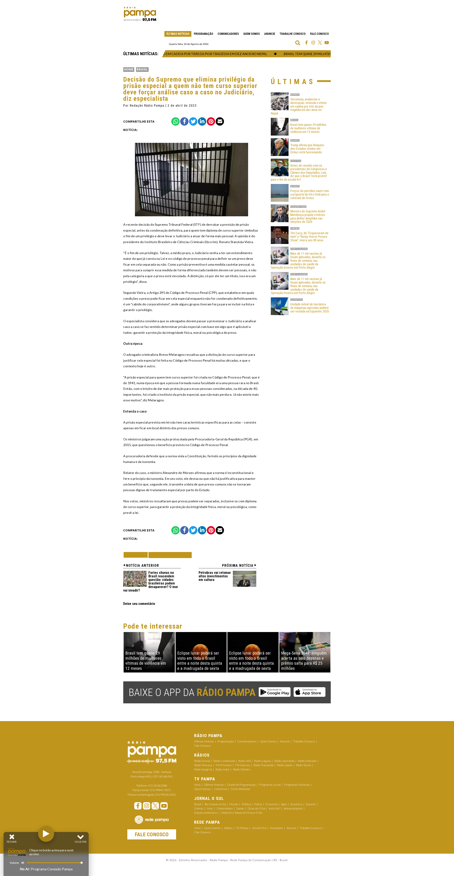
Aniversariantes (293, 808)
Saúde (240, 808)
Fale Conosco (319, 33)
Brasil (142, 69)
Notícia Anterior (142, 565)
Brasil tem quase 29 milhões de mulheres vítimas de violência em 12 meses (308, 128)
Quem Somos (251, 33)
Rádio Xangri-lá (203, 769)
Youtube (326, 42)
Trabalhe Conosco (292, 33)
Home (129, 69)
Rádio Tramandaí (263, 765)
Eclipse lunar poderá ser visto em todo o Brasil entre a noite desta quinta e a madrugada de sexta (199, 661)
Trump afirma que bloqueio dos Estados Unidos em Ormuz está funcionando (307, 148)
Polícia (258, 804)
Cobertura (220, 788)
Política (246, 804)
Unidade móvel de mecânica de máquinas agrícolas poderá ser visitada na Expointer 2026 (309, 308)
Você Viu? (274, 808)
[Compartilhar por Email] (220, 121)
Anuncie (269, 33)
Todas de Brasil (170, 555)
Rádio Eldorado (307, 760)
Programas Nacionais (297, 784)
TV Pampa (242, 828)
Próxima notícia (237, 565)
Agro (284, 804)
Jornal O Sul (259, 828)
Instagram (313, 42)
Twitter (320, 42)
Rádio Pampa (139, 14)
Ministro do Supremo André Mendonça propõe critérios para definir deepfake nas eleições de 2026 (307, 217)
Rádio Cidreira (241, 769)
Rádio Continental (224, 760)
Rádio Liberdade (284, 760)
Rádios (228, 828)
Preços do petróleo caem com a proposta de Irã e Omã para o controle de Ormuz (309, 194)
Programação (203, 33)
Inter (210, 808)
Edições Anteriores (205, 812)
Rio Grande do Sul (215, 804)
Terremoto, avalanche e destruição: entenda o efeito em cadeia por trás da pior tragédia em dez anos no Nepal (299, 106)
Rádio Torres (303, 765)
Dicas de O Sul (256, 808)
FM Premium (224, 765)
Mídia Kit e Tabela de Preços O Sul (241, 812)
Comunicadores (228, 33)
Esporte (311, 804)
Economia (271, 804)
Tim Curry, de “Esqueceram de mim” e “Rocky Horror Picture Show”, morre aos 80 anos (309, 236)
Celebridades (225, 808)
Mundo (233, 804)
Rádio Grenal (202, 760)
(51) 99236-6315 (165, 794)
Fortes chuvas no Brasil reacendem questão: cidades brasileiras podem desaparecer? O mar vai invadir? (150, 581)
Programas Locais (270, 784)
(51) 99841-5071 (160, 790)
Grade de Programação (241, 784)
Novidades (276, 828)
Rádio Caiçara (262, 760)
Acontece (296, 804)
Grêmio (198, 808)
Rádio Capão (284, 765)
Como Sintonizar (240, 788)
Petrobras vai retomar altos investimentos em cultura (215, 576)
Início (197, 784)
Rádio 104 (244, 760)
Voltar (137, 555)
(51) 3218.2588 (157, 785)
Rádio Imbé (222, 769)
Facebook (306, 42)
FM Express (242, 765)
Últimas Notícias (177, 33)
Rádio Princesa (203, 765)
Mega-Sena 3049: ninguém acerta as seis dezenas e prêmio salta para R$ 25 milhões (304, 661)
